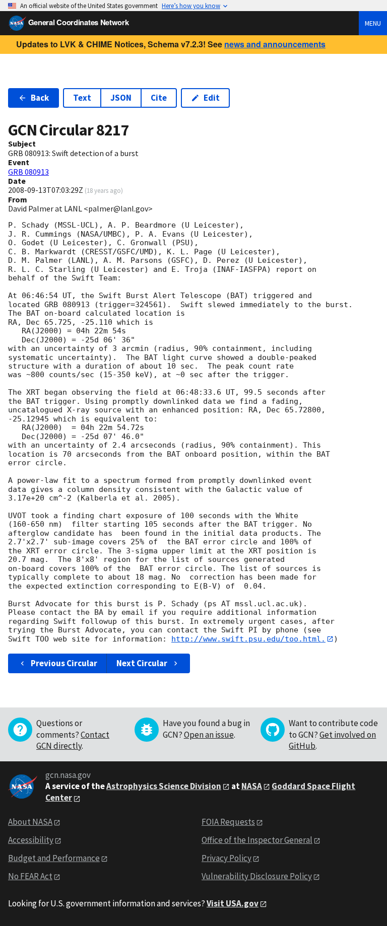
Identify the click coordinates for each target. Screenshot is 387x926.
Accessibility (30, 839)
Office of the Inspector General (257, 839)
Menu (373, 23)
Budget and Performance (54, 858)
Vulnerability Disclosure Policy (257, 876)
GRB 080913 (28, 172)
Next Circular (141, 663)
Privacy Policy (226, 858)
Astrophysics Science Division (163, 786)
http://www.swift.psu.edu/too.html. (248, 639)
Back (40, 97)
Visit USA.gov (233, 903)
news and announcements (275, 44)
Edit (212, 97)
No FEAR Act (30, 876)
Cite (159, 97)
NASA (251, 786)
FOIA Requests (228, 821)
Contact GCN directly (72, 740)
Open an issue (209, 734)
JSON (121, 97)
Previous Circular (64, 663)
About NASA (30, 821)
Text (82, 97)
